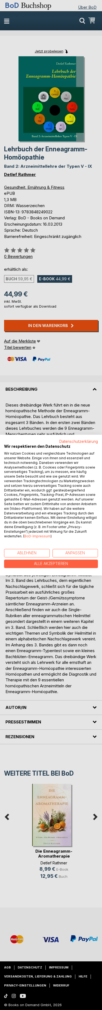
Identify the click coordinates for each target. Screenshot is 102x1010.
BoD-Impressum (37, 536)
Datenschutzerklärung (78, 441)
